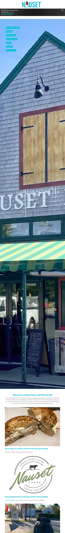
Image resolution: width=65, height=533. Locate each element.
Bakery (8, 42)
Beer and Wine (10, 35)
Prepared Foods (11, 39)
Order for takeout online (12, 500)
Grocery (9, 46)
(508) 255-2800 (5, 12)
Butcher (9, 31)
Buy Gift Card (11, 50)
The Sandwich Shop (12, 27)
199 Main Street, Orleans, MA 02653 (9, 10)
